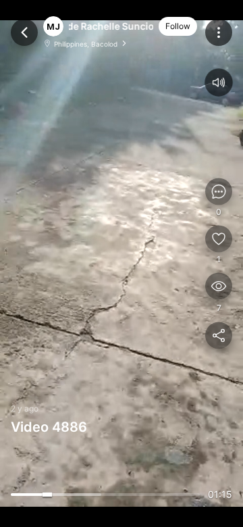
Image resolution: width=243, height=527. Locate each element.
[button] (111, 26)
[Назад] (24, 32)
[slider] (105, 494)
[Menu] (218, 32)
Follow (177, 26)
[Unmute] (219, 83)
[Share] (218, 335)
